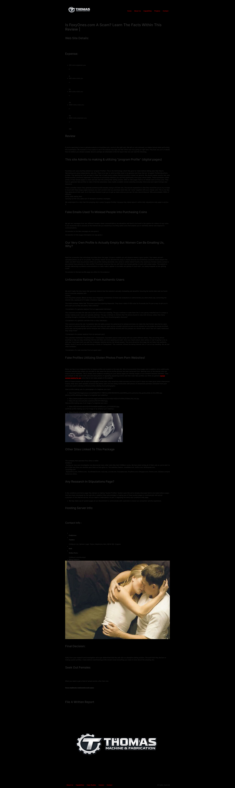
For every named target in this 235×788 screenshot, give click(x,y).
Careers (101, 785)
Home (129, 11)
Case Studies (91, 785)
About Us (137, 11)
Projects (157, 11)
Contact (165, 11)
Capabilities (147, 11)
